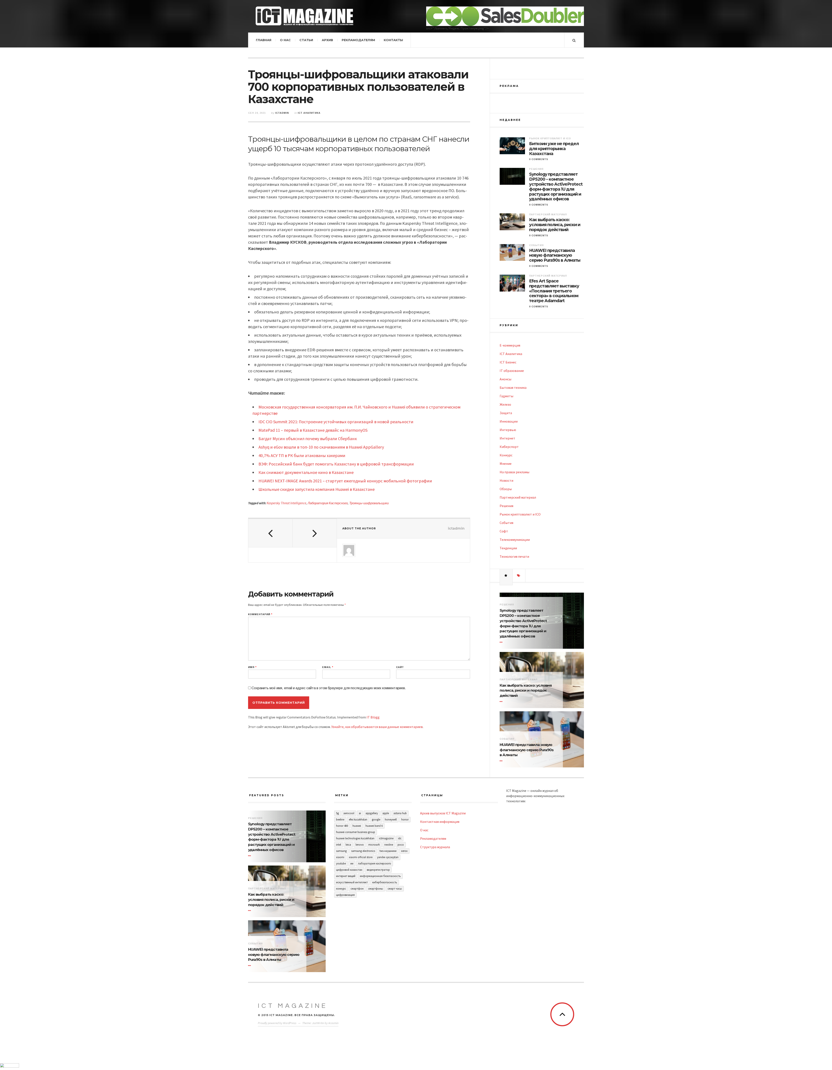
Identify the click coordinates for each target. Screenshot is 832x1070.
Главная (263, 40)
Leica (348, 844)
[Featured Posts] (506, 575)
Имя (252, 667)
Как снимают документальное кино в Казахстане (306, 472)
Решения (536, 169)
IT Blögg (373, 717)
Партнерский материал (548, 214)
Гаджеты (506, 396)
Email (327, 667)
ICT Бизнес (508, 362)
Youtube (341, 863)
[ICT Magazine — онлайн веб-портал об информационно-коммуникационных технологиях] (304, 15)
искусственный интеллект (352, 882)
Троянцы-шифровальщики (369, 503)
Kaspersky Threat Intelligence (286, 503)
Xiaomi (340, 857)
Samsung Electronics (363, 851)
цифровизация (345, 895)
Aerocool (348, 813)
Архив (327, 40)
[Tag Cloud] (518, 575)
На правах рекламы (514, 472)
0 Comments (538, 159)
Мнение (506, 463)
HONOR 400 (342, 826)
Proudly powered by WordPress (277, 1023)
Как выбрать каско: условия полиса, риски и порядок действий (554, 224)
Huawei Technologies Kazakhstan (355, 838)
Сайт (400, 667)
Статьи (306, 40)
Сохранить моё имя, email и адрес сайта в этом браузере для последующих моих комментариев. (329, 688)
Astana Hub (400, 813)
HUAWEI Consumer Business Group (355, 832)
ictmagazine (386, 838)
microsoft (374, 844)
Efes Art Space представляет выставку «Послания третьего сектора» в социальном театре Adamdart (554, 291)
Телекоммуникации (515, 539)
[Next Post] (314, 533)
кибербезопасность (384, 882)
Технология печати (514, 556)
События (536, 245)
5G (337, 813)
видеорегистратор (378, 870)
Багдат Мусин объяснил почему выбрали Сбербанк (307, 438)
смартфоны (375, 888)
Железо (505, 404)
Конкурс (506, 455)
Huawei (357, 826)
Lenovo (360, 844)
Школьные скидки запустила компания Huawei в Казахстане (316, 489)
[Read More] (502, 642)
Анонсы (505, 379)
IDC (399, 838)
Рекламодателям (358, 40)
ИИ (351, 863)
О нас (285, 40)
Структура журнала (435, 847)
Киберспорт (509, 446)
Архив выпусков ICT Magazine (443, 813)
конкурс (341, 888)
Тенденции (508, 548)
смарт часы (395, 888)
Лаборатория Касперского (328, 503)
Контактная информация (439, 821)
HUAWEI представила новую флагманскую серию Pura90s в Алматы (554, 255)
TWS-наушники (388, 851)
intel (338, 844)
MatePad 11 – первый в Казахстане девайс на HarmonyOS (312, 430)
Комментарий (260, 614)
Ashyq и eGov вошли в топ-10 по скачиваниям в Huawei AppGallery (321, 447)
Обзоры (506, 489)
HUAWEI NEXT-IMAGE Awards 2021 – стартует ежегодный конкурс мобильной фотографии (345, 480)
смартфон (357, 888)
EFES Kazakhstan (358, 819)
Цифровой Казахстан (349, 870)
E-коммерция (510, 345)
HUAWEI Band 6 (374, 826)
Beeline (340, 819)
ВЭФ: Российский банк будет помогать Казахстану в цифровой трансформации (336, 464)
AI (360, 813)
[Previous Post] (270, 533)
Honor (405, 819)
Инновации (509, 421)
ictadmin (282, 113)
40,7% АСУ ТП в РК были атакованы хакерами (301, 455)
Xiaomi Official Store (360, 857)
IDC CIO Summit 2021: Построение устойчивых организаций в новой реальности (335, 421)
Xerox (404, 851)
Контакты (393, 40)
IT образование (512, 370)
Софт (504, 531)
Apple (385, 813)
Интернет (507, 438)
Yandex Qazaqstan (387, 857)
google (376, 819)
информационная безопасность (380, 876)
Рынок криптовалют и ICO (550, 138)
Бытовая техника (513, 387)
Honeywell (391, 819)
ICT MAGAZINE (293, 1005)
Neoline (388, 844)
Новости (506, 480)
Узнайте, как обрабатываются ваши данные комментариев (377, 727)
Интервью (508, 430)
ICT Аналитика (309, 113)
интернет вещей (345, 876)
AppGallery (372, 813)
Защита (506, 413)
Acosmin (333, 1023)
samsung (341, 851)
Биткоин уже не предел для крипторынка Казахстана (554, 148)
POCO (401, 844)
